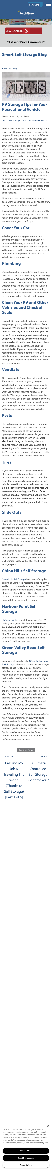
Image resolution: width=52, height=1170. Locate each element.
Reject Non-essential (26, 1158)
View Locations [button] (14, 30)
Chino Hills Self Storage (14, 579)
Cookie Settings (26, 1165)
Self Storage (14, 120)
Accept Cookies (26, 1150)
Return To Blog (10, 68)
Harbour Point (9, 619)
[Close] (48, 1126)
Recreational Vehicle (38, 120)
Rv (24, 120)
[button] (35, 4)
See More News (26, 749)
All (4, 120)
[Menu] (48, 4)
